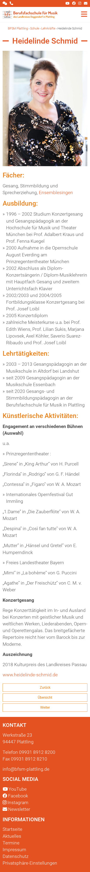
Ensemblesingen (56, 192)
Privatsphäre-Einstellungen (30, 863)
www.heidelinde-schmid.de (30, 674)
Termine (11, 843)
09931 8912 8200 (37, 752)
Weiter (45, 707)
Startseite (12, 829)
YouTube (18, 789)
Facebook (18, 795)
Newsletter (18, 809)
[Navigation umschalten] (84, 14)
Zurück (45, 687)
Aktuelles (12, 836)
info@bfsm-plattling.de (26, 769)
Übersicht (45, 697)
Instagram (17, 802)
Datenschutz (15, 856)
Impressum (14, 849)
